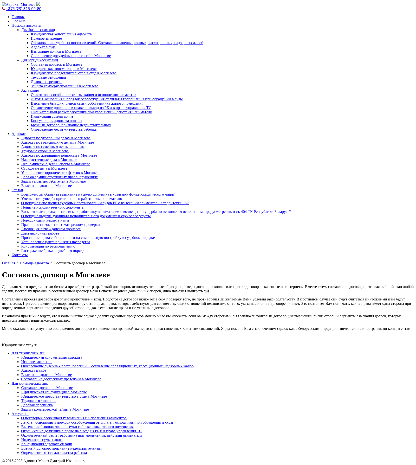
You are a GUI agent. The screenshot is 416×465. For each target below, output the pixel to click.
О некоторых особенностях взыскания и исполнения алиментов (83, 95)
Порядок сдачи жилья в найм (45, 220)
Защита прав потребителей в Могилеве (53, 181)
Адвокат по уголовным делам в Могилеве (56, 138)
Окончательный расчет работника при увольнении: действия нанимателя (91, 112)
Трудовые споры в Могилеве (45, 151)
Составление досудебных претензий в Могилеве (71, 56)
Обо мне (19, 21)
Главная (18, 17)
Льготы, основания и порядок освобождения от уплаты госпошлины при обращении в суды (107, 99)
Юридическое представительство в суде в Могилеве (74, 73)
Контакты (20, 255)
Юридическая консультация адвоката (61, 34)
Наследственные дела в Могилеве (49, 160)
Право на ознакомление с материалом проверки (60, 225)
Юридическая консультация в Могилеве (64, 69)
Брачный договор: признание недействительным (71, 125)
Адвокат (19, 134)
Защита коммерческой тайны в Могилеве (64, 86)
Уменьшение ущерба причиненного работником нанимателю (71, 199)
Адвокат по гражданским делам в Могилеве (57, 142)
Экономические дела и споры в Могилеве (55, 164)
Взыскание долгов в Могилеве (56, 51)
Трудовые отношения (48, 77)
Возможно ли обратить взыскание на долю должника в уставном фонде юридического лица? (98, 194)
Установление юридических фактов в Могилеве (60, 173)
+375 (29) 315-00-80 (23, 8)
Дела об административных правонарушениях (59, 177)
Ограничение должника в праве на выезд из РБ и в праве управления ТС (91, 108)
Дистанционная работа (40, 233)
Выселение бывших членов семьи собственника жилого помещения (87, 103)
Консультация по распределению (48, 246)
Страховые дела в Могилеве (44, 168)
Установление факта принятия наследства (55, 242)
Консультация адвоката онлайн (56, 121)
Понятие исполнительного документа (52, 207)
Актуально (30, 90)
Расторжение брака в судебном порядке (53, 250)
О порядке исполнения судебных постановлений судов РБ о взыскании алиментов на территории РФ (105, 203)
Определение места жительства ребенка (64, 129)
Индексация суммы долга (52, 116)
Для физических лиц (38, 30)
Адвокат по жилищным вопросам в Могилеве (59, 155)
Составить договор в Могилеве (56, 64)
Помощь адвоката (26, 25)
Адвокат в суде (43, 47)
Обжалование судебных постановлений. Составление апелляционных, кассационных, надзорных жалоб (117, 43)
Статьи (17, 190)
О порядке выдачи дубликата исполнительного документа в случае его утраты (86, 216)
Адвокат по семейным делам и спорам (52, 147)
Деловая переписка (46, 82)
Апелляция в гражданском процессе (51, 229)
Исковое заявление (46, 38)
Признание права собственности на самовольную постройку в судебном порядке (88, 238)
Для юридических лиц (39, 60)
